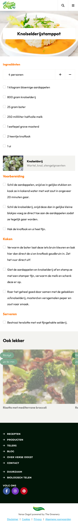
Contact (13, 462)
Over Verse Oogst (20, 457)
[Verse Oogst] (9, 5)
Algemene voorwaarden (58, 519)
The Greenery (52, 514)
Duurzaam (14, 471)
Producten (15, 439)
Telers (12, 445)
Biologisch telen (19, 477)
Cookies (26, 519)
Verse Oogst (24, 514)
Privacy (38, 519)
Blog (10, 451)
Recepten (13, 433)
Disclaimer (12, 519)
